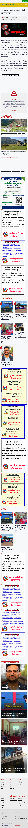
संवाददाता (5, 17)
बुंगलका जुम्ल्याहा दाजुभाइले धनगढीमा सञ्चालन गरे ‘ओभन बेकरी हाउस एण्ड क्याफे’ (7, 317)
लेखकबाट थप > (14, 110)
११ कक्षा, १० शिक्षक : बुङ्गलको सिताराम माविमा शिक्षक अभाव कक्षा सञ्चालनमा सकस (20, 335)
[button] (22, 5)
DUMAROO (17, 825)
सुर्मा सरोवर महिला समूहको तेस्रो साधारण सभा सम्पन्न (20, 316)
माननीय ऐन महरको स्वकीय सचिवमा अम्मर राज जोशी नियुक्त (6, 364)
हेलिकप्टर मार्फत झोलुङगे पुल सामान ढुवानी (13, 134)
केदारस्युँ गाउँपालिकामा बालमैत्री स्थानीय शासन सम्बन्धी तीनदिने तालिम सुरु (6, 339)
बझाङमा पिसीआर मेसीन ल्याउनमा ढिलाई (12, 172)
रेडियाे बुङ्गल (25, 1)
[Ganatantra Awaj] (8, 5)
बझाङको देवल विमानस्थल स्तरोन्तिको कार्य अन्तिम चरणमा (13, 153)
